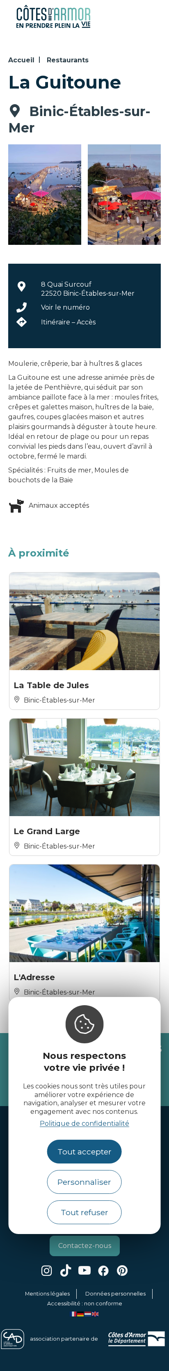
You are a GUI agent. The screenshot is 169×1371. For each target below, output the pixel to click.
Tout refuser (84, 1212)
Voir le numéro (65, 307)
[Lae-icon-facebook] (103, 1270)
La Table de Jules (51, 685)
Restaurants (68, 60)
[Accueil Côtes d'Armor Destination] (53, 26)
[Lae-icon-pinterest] (122, 1270)
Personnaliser (84, 1182)
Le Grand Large (47, 831)
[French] (73, 1313)
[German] (80, 1313)
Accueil (21, 60)
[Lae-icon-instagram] (47, 1270)
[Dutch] (88, 1313)
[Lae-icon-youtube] (84, 1270)
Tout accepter (84, 1152)
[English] (95, 1313)
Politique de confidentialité (84, 1123)
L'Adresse (34, 977)
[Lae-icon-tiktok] (65, 1270)
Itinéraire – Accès (68, 322)
